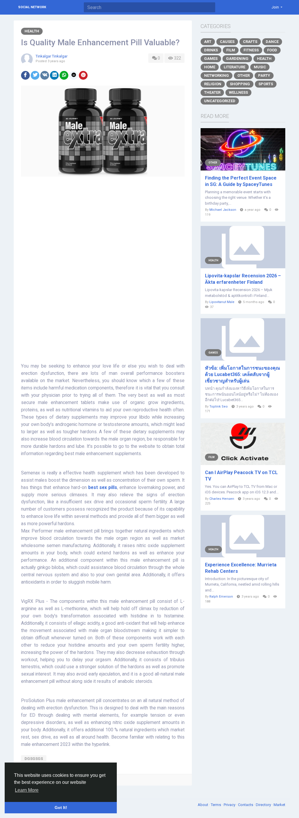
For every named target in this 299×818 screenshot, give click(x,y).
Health (32, 31)
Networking (216, 75)
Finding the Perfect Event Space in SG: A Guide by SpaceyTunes (241, 181)
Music (260, 67)
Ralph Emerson (221, 596)
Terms (216, 805)
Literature (234, 67)
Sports (265, 84)
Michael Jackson (222, 210)
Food (272, 50)
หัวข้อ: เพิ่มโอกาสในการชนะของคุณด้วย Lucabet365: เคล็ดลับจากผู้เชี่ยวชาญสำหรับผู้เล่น (242, 374)
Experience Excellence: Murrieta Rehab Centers (241, 568)
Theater (212, 92)
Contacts (246, 805)
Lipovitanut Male (221, 302)
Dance (272, 41)
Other (243, 75)
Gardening (237, 58)
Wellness (238, 92)
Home (209, 67)
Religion (212, 84)
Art (207, 41)
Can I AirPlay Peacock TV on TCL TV (241, 476)
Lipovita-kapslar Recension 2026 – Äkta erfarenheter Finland (243, 279)
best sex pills (102, 487)
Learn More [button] (27, 790)
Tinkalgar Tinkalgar (51, 56)
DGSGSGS (34, 758)
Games (211, 58)
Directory (264, 805)
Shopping (240, 84)
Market (279, 805)
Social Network (32, 7)
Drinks (211, 50)
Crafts (250, 41)
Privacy (230, 805)
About (203, 805)
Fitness (251, 50)
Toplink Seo (218, 406)
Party (264, 75)
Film (230, 50)
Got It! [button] (61, 807)
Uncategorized (219, 101)
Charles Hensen (221, 499)
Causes (227, 41)
